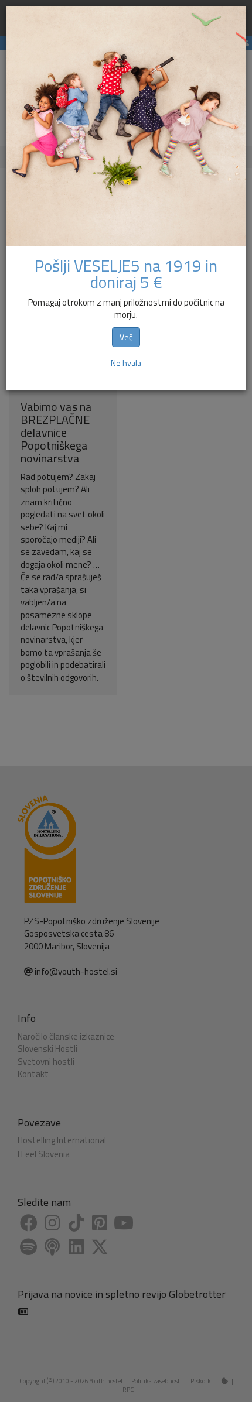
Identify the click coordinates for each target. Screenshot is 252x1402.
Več (126, 337)
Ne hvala (126, 363)
